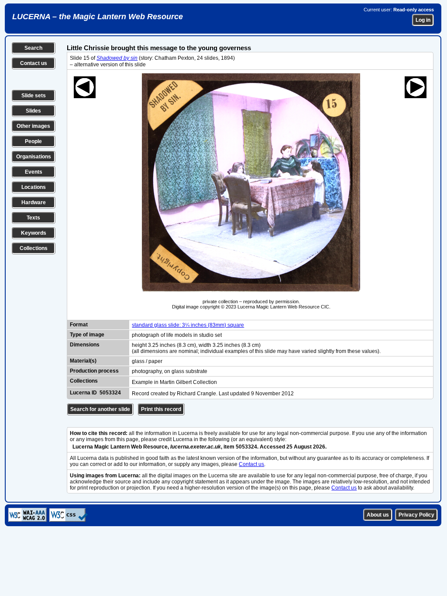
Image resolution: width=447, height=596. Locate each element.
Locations (33, 187)
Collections (34, 248)
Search (33, 48)
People (33, 141)
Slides (33, 111)
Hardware (33, 202)
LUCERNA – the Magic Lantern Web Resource (97, 16)
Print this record (161, 409)
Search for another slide (100, 409)
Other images (33, 126)
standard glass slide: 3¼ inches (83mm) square (188, 325)
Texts (33, 218)
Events (33, 172)
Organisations (33, 157)
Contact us (33, 63)
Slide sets (33, 95)
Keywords (33, 233)
